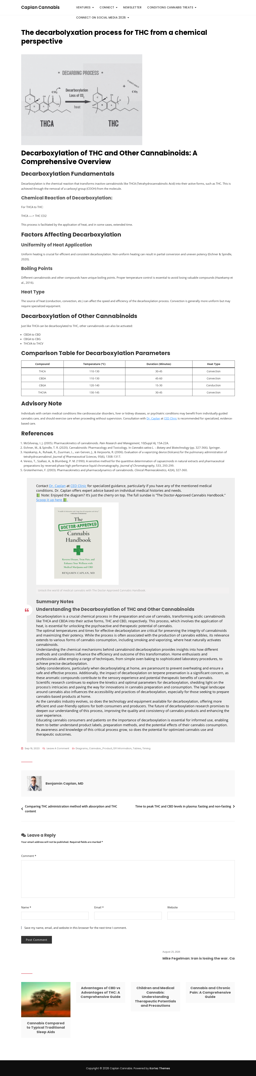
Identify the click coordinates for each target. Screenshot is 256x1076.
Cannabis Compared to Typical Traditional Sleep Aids (46, 1027)
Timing (146, 748)
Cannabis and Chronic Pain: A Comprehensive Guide (210, 992)
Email (99, 907)
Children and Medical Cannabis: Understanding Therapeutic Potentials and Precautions (155, 997)
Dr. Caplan (153, 418)
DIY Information (122, 748)
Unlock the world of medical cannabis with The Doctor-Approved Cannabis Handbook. (92, 590)
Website (172, 907)
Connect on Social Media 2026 (101, 17)
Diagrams (82, 748)
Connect (107, 7)
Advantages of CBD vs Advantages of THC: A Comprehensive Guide (101, 992)
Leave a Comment (58, 748)
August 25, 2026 (150, 951)
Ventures (83, 7)
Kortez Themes (160, 1068)
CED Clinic (170, 418)
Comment (28, 856)
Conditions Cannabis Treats (170, 7)
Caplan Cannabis (40, 7)
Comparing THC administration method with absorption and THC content (71, 808)
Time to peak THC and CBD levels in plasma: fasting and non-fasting (183, 806)
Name (26, 907)
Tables (137, 748)
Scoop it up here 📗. (52, 500)
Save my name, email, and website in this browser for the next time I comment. (75, 928)
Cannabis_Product (100, 748)
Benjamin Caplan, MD (64, 783)
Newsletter (132, 7)
